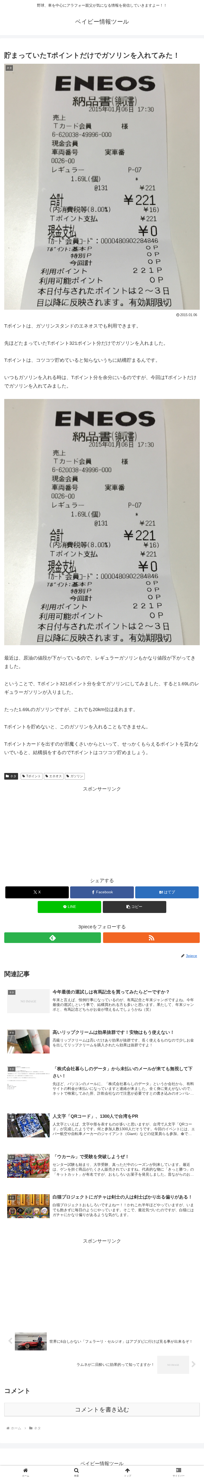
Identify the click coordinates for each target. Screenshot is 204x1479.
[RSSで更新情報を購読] (151, 937)
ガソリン (76, 776)
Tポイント (33, 776)
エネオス (55, 776)
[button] (134, 907)
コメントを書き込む (102, 1409)
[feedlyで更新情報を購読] (52, 937)
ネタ (13, 776)
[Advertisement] (102, 830)
